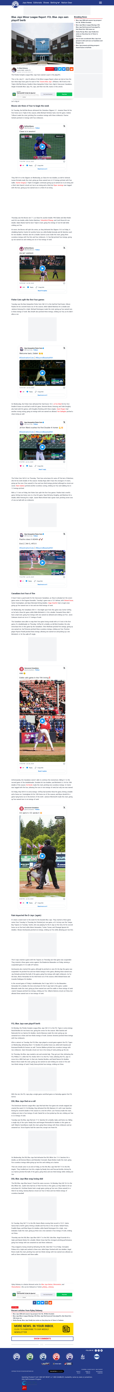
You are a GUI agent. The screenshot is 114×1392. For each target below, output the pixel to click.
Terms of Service (87, 1372)
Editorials (37, 2)
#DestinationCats (26, 358)
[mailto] (67, 69)
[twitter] (60, 69)
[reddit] (71, 69)
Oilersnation (57, 1284)
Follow (37, 128)
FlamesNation (15, 1287)
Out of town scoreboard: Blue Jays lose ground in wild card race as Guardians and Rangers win (89, 41)
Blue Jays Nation (46, 1284)
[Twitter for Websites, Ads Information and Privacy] (64, 161)
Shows (46, 2)
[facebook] (56, 69)
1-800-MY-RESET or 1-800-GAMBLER (51, 1377)
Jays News (27, 2)
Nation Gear (66, 2)
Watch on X (59, 136)
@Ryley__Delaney (48, 1287)
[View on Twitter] (64, 127)
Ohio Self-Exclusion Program (31, 1379)
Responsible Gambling (99, 1372)
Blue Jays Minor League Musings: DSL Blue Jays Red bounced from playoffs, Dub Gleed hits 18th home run (88, 27)
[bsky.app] (64, 69)
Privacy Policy (78, 1372)
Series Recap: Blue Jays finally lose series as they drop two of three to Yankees (87, 34)
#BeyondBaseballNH (44, 358)
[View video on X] (42, 147)
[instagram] (99, 1350)
